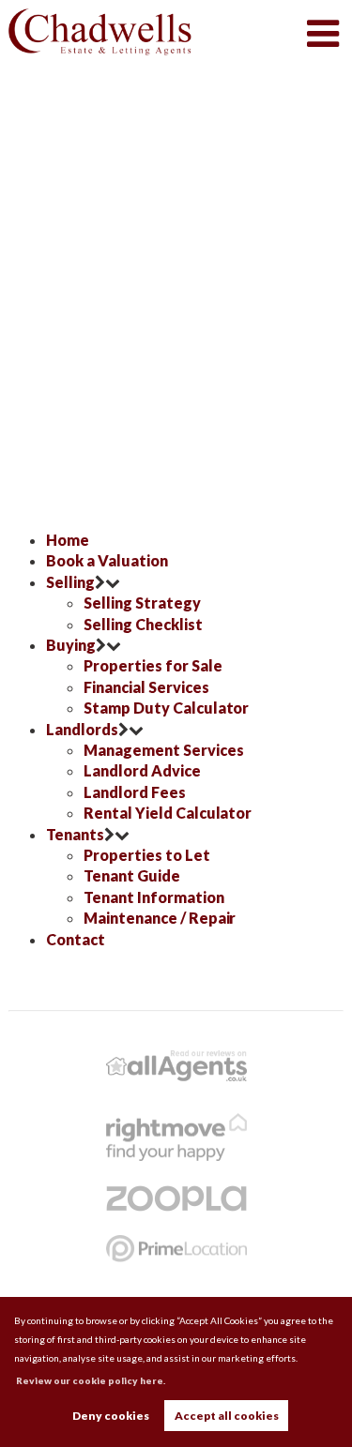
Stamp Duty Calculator (166, 707)
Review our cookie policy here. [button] (90, 1380)
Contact (75, 939)
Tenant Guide (131, 875)
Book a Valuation (106, 560)
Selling (70, 582)
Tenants (75, 834)
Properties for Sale (153, 665)
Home (67, 540)
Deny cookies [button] (110, 1416)
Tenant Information (153, 897)
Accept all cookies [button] (227, 1416)
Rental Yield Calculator (168, 812)
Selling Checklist (143, 624)
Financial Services (146, 687)
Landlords (82, 729)
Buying (71, 645)
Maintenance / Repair (160, 918)
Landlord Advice (142, 770)
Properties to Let (146, 855)
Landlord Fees (134, 792)
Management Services (163, 750)
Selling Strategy (142, 602)
